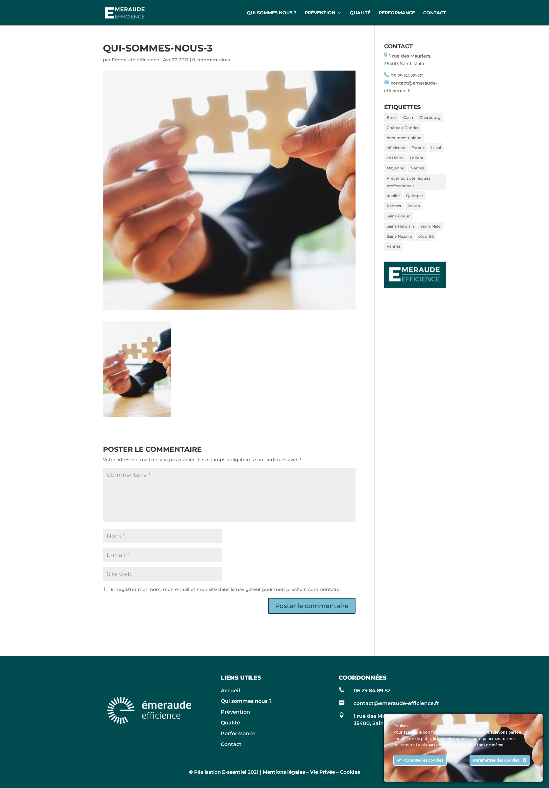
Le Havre (395, 157)
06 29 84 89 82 (407, 76)
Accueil (230, 691)
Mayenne (395, 168)
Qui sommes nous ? (271, 13)
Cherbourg (429, 117)
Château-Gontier (403, 127)
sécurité (426, 236)
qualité (393, 195)
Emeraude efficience (135, 60)
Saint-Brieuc (398, 216)
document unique (404, 137)
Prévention (320, 13)
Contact (434, 13)
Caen (408, 117)
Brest (392, 117)
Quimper (414, 195)
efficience (396, 147)
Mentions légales (284, 772)
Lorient (417, 157)
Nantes (417, 168)
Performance (397, 13)
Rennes (394, 205)
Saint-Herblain (400, 226)
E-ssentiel (234, 772)
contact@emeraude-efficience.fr (396, 703)
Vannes (394, 246)
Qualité (360, 13)
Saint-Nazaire (399, 236)
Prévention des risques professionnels (408, 182)
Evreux (418, 147)
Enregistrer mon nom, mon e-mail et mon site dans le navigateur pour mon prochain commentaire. (226, 589)
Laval (436, 147)
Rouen (413, 205)
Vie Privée (322, 772)
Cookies (350, 772)
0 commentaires (211, 60)
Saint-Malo (430, 226)
